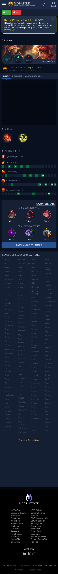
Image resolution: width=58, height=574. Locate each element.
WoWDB (34, 515)
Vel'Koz (48, 335)
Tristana (48, 293)
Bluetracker (36, 526)
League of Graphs (19, 513)
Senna (34, 379)
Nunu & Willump (34, 292)
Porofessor (15, 515)
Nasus (34, 267)
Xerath (47, 375)
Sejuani (34, 375)
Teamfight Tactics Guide (29, 440)
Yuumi (47, 399)
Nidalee (34, 279)
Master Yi (22, 410)
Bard (7, 317)
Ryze (33, 367)
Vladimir (48, 355)
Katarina (21, 330)
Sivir (33, 410)
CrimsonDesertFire (39, 539)
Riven (33, 359)
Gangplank (9, 410)
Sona (33, 422)
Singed (34, 403)
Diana (7, 365)
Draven (8, 375)
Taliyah (48, 273)
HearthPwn (35, 529)
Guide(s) (6, 76)
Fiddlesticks (10, 395)
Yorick (47, 391)
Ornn (33, 305)
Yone (47, 387)
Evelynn (8, 387)
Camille (8, 345)
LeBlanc (21, 362)
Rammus (35, 333)
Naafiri (34, 259)
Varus (47, 323)
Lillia (20, 374)
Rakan (34, 329)
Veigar (47, 331)
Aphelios (8, 295)
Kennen (21, 342)
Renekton (35, 351)
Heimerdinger (23, 263)
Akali (7, 267)
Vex (46, 339)
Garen (7, 414)
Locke (20, 382)
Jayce (20, 295)
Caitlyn (8, 341)
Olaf (33, 297)
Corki (7, 356)
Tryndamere (50, 301)
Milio (20, 417)
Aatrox (7, 259)
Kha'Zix (21, 346)
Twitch (47, 311)
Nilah (33, 283)
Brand (7, 329)
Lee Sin (21, 366)
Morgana (22, 432)
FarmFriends (16, 534)
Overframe (35, 534)
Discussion (17, 76)
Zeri (46, 414)
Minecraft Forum (38, 513)
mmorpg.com (36, 523)
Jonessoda (35, 67)
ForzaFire (15, 536)
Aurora (8, 309)
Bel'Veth (8, 321)
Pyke (33, 317)
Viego (47, 347)
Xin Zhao (48, 379)
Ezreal (7, 391)
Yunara (48, 395)
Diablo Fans (36, 531)
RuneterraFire (17, 523)
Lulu (19, 390)
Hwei (20, 267)
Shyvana (35, 399)
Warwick (48, 363)
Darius (7, 361)
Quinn (34, 325)
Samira (34, 371)
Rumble (34, 363)
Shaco (34, 391)
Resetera (15, 531)
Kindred (21, 350)
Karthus (21, 322)
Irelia (20, 275)
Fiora (7, 399)
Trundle (48, 297)
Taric (47, 281)
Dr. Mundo (8, 370)
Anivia (7, 287)
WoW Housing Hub (39, 518)
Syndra (48, 263)
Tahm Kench (47, 268)
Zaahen (48, 403)
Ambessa (9, 279)
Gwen (7, 430)
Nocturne (35, 287)
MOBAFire (15, 510)
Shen (33, 395)
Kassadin (22, 326)
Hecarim (21, 259)
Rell (32, 341)
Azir (6, 313)
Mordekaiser (23, 428)
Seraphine (35, 383)
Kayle (20, 334)
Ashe (7, 299)
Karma (21, 318)
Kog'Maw (22, 358)
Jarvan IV (21, 287)
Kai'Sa (20, 311)
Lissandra (22, 378)
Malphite (22, 398)
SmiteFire (15, 526)
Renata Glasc (34, 346)
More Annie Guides (33, 76)
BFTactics (15, 542)
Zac (46, 406)
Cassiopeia (9, 349)
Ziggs (47, 418)
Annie (7, 291)
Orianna (34, 301)
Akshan (8, 271)
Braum (8, 333)
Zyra (47, 430)
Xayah (47, 371)
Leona (20, 370)
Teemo (48, 285)
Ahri (6, 263)
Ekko (7, 379)
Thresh (48, 289)
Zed (46, 410)
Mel (19, 414)
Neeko (34, 275)
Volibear (48, 359)
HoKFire (34, 542)
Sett (33, 387)
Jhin (19, 299)
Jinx (19, 303)
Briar (7, 337)
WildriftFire (15, 521)
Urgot (47, 319)
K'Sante (21, 307)
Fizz (6, 403)
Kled (20, 354)
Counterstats (16, 518)
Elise (7, 383)
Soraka (34, 426)
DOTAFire (15, 529)
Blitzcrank (9, 325)
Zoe (46, 426)
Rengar (34, 355)
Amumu (8, 283)
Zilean (47, 422)
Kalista (21, 315)
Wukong (48, 367)
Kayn (20, 338)
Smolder (35, 418)
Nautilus (35, 271)
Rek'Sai (34, 337)
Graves (8, 426)
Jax (19, 291)
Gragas (8, 422)
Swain (34, 430)
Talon (47, 277)
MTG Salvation (37, 510)
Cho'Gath (9, 353)
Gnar (7, 418)
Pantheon (35, 309)
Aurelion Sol (8, 304)
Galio (7, 406)
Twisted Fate (48, 306)
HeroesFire (15, 539)
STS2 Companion (38, 536)
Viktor (47, 351)
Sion (33, 406)
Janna (20, 283)
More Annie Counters (29, 245)
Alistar (7, 275)
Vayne (47, 327)
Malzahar (22, 402)
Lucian (21, 386)
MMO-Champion (38, 521)
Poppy (34, 313)
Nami (33, 263)
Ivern (20, 279)
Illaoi (20, 271)
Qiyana (34, 321)
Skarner (34, 414)
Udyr (47, 315)
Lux (19, 394)
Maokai (21, 406)
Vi (45, 343)
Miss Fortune (21, 423)
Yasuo (47, 383)
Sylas (47, 259)
